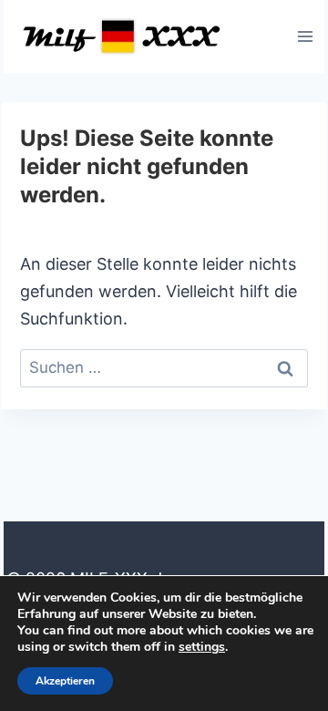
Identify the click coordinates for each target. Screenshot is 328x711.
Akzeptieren (65, 681)
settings (202, 647)
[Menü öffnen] (305, 36)
